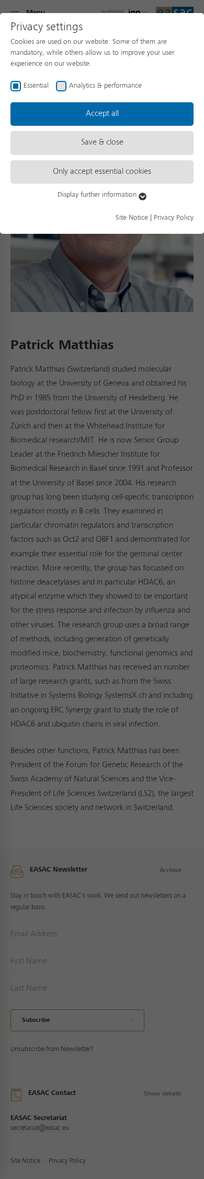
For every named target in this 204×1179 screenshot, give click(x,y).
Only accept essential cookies (102, 172)
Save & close (102, 142)
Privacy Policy (174, 217)
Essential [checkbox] (36, 85)
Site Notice (132, 217)
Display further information (98, 194)
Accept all (102, 114)
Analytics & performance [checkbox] (105, 85)
